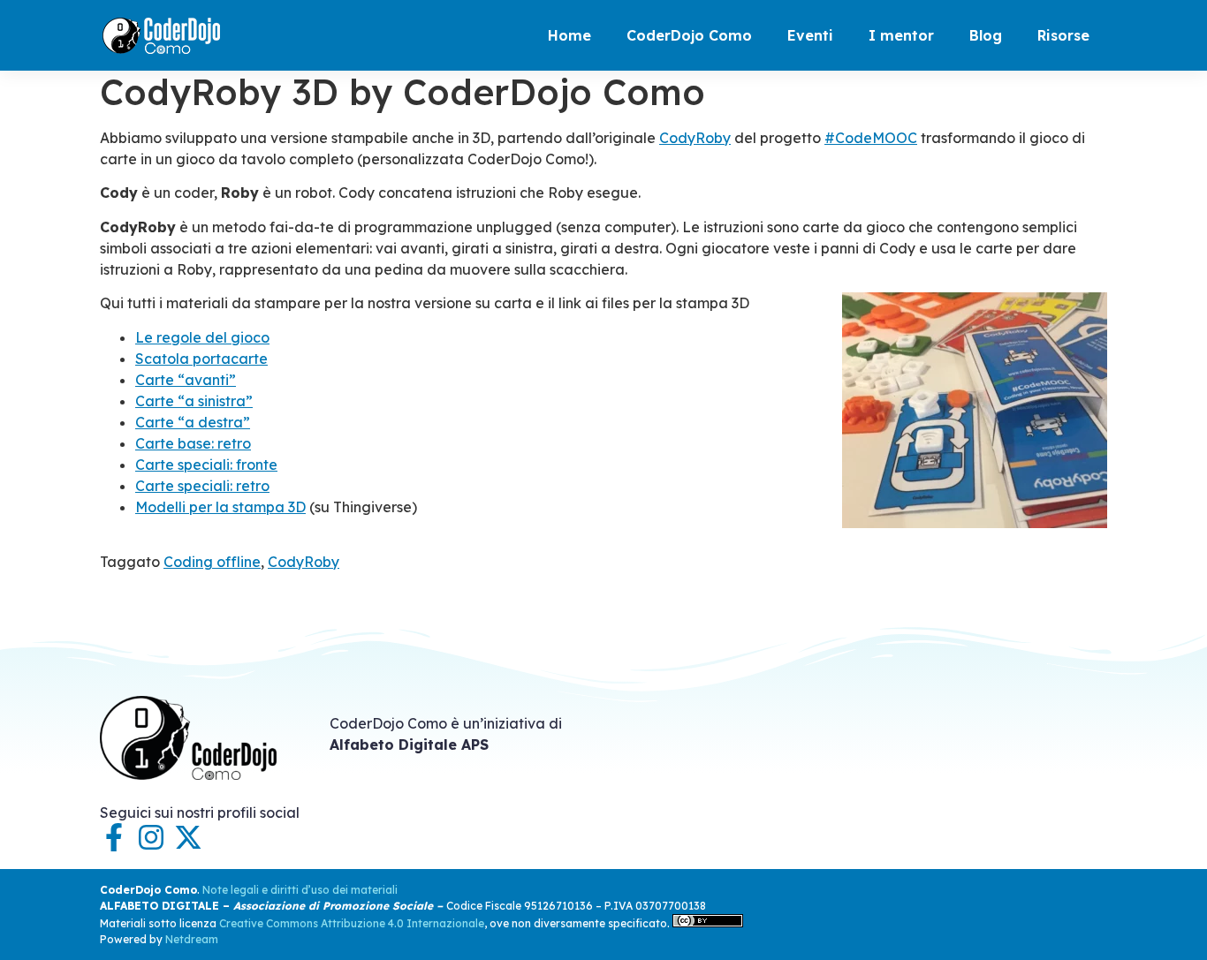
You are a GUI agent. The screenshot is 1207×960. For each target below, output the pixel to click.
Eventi (810, 35)
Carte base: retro (193, 443)
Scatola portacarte (201, 358)
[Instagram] (151, 837)
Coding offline (212, 562)
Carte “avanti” (185, 380)
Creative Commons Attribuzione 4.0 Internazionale (351, 923)
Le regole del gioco (202, 337)
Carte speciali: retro (202, 486)
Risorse (1063, 35)
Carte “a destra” (192, 422)
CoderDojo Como (689, 35)
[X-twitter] (188, 837)
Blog (985, 35)
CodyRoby (695, 138)
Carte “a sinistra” (194, 401)
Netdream (191, 939)
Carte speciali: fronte (206, 464)
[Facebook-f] (114, 837)
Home (569, 35)
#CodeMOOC (870, 138)
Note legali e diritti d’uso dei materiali (300, 889)
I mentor (901, 35)
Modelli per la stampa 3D (220, 507)
